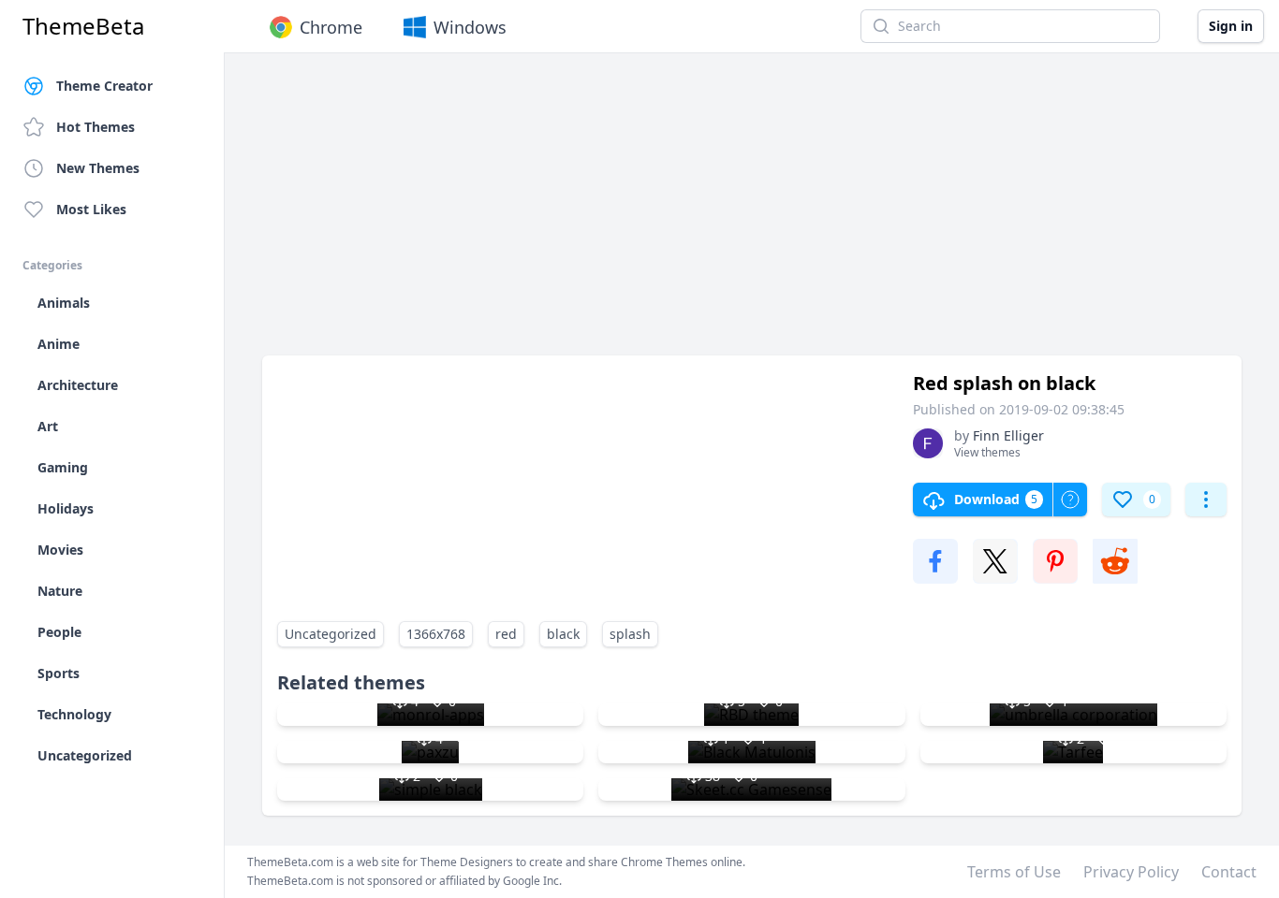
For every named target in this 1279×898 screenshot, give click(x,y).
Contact (1229, 872)
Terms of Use (1014, 872)
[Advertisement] (752, 213)
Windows (470, 27)
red (506, 634)
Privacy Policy (1131, 872)
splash (630, 634)
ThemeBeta (83, 26)
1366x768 (435, 634)
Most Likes (91, 209)
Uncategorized (330, 634)
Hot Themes (95, 127)
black (563, 634)
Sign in (1231, 26)
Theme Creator (104, 85)
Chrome (331, 27)
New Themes (98, 168)
